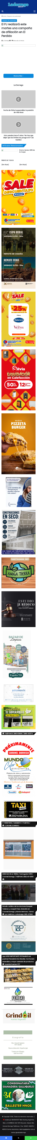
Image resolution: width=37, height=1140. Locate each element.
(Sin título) (5, 165)
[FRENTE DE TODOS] (9, 153)
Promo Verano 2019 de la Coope (27, 151)
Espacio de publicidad (14, 16)
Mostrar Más (18, 76)
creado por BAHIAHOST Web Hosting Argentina (19, 1120)
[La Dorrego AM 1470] (18, 4)
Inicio (4, 16)
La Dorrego (6, 40)
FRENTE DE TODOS (7, 160)
